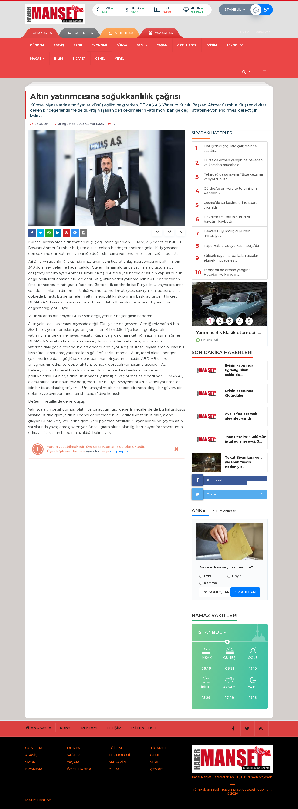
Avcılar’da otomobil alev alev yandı (242, 416)
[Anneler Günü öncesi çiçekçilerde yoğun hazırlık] (229, 307)
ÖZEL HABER (187, 45)
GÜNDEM (37, 45)
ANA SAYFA (42, 33)
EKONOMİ (99, 45)
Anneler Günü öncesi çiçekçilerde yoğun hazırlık (229, 332)
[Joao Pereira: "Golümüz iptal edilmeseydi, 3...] (206, 439)
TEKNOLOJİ (235, 45)
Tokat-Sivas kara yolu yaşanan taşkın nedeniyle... (244, 462)
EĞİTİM (211, 45)
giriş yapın (119, 451)
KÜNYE (66, 728)
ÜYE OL (245, 32)
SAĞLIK (142, 45)
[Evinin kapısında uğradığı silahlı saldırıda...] (206, 370)
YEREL (120, 58)
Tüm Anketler (226, 511)
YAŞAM (162, 45)
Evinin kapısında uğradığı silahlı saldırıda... (239, 370)
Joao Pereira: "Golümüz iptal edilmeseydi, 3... (245, 439)
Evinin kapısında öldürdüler (239, 393)
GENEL (100, 58)
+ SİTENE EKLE (143, 728)
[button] (236, 9)
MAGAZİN (37, 58)
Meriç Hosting (38, 800)
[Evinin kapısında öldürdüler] (206, 393)
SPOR (78, 45)
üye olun (93, 451)
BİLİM (58, 58)
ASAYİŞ (59, 45)
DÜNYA (121, 45)
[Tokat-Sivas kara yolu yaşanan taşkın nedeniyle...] (206, 462)
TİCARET (79, 58)
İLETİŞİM (113, 728)
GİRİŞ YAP (263, 32)
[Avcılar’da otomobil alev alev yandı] (206, 416)
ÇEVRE (156, 769)
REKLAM (89, 728)
